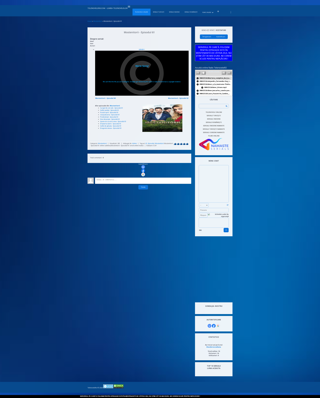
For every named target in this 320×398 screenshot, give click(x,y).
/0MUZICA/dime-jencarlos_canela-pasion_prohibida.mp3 (214, 90)
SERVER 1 (142, 49)
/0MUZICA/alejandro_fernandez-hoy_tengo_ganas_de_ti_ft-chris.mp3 (214, 81)
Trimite (143, 187)
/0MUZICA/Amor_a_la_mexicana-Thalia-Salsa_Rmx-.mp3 (214, 84)
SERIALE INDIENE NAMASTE (213, 126)
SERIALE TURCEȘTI (214, 116)
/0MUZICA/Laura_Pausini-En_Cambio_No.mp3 (214, 94)
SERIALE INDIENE (213, 119)
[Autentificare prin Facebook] (143, 171)
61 (146, 143)
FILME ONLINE (214, 136)
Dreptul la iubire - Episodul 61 (110, 124)
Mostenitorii (115, 106)
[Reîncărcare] (227, 205)
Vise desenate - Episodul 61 (110, 119)
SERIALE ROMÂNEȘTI (214, 122)
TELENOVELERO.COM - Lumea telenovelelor (108, 8)
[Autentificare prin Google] (143, 174)
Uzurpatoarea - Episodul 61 (110, 115)
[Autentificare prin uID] (143, 167)
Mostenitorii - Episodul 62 (178, 98)
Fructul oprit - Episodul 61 (109, 112)
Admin (134, 143)
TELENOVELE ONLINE (214, 112)
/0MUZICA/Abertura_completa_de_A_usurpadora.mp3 (214, 78)
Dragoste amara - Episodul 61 (111, 128)
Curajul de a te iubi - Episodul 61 (111, 108)
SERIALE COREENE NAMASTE (213, 132)
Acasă (90, 21)
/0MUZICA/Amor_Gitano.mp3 (213, 87)
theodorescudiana (213, 347)
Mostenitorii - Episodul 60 (105, 98)
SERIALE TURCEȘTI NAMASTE (214, 129)
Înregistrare (206, 37)
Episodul (151, 143)
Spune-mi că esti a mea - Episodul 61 (113, 121)
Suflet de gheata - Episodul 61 (110, 126)
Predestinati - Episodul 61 (109, 117)
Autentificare (220, 37)
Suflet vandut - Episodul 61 (109, 110)
